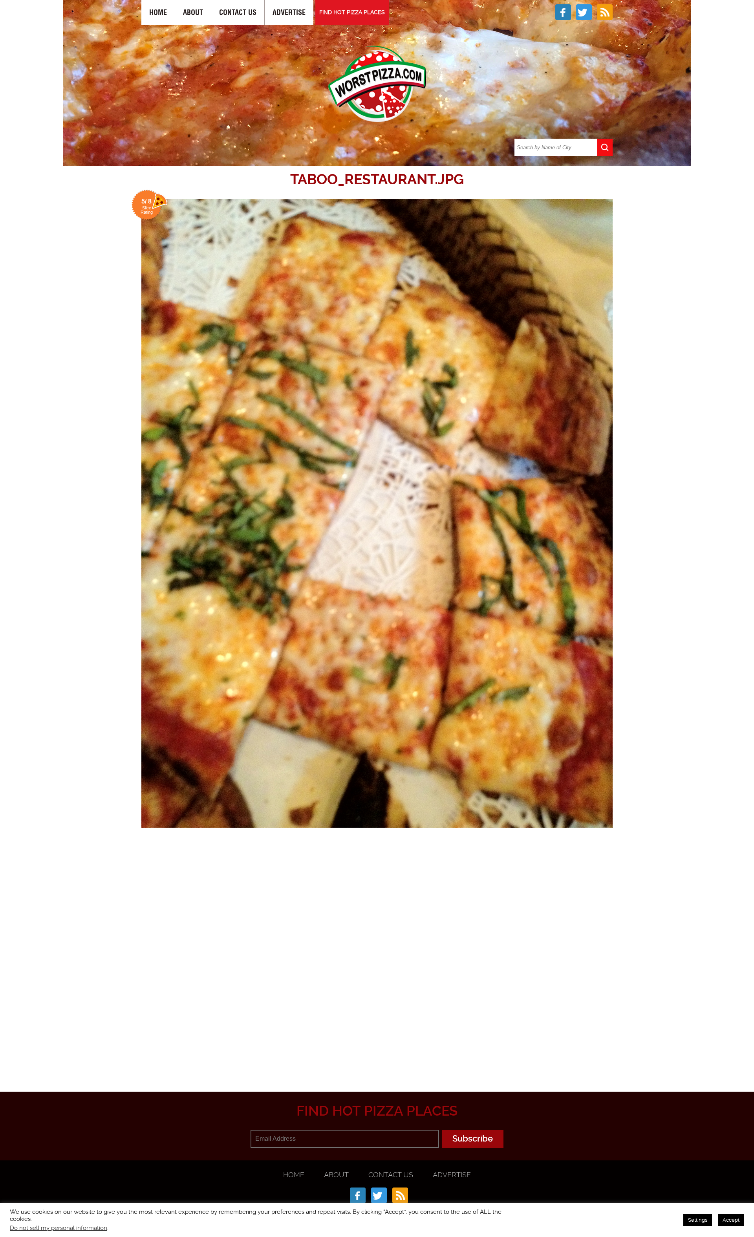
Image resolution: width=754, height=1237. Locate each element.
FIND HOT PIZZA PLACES (352, 12)
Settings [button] (697, 1220)
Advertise (289, 12)
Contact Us (237, 12)
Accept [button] (731, 1220)
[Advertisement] (377, 1053)
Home (158, 12)
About (193, 12)
